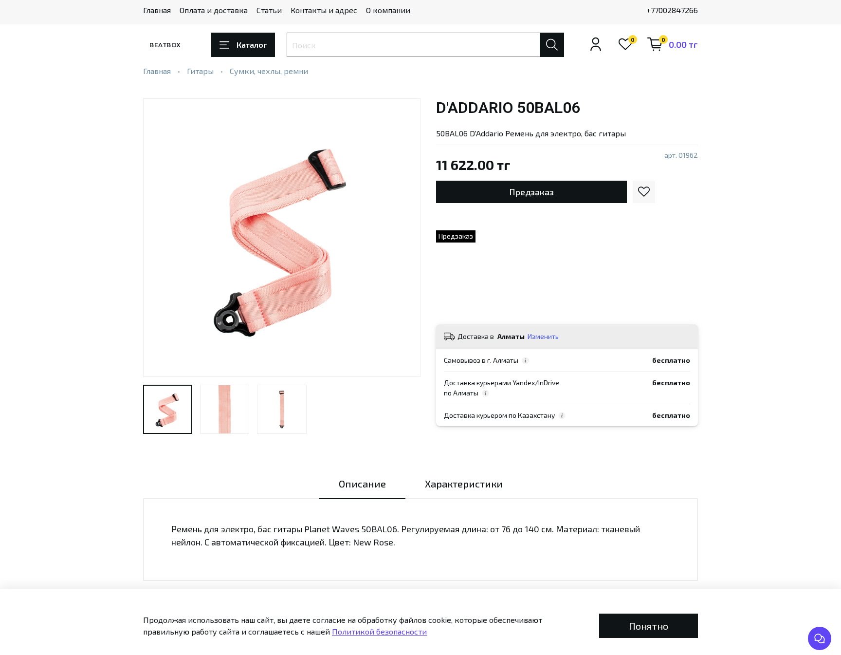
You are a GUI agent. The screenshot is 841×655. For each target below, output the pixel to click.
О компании (388, 10)
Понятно (648, 626)
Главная (157, 10)
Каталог (252, 44)
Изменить (543, 336)
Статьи (269, 10)
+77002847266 (672, 10)
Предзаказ (531, 192)
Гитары (200, 70)
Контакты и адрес (324, 10)
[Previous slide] (158, 237)
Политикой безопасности (379, 631)
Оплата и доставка (214, 10)
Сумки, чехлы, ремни (269, 70)
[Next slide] (405, 237)
